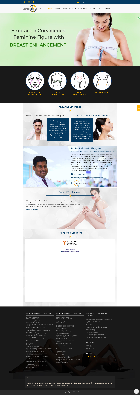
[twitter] (27, 2)
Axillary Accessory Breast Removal (37, 353)
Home (50, 8)
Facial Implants (31, 332)
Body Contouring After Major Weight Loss (68, 359)
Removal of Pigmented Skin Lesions (67, 335)
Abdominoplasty (61, 351)
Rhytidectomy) (42, 334)
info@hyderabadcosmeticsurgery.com (90, 2)
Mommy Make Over (62, 362)
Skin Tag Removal (62, 328)
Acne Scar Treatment (63, 330)
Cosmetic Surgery (68, 8)
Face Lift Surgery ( (32, 334)
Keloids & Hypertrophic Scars (96, 334)
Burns (89, 322)
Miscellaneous (91, 329)
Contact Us (106, 8)
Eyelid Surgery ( (31, 327)
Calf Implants (61, 361)
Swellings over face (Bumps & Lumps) (37, 338)
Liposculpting (61, 321)
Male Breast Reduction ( (34, 356)
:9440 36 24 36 (70, 249)
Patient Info (94, 8)
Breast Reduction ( (32, 348)
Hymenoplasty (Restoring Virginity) (37, 365)
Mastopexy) (37, 346)
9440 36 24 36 (110, 2)
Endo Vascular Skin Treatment (65, 340)
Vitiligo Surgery (31, 337)
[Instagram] (33, 2)
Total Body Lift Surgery (63, 357)
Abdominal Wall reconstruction (97, 337)
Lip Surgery (30, 325)
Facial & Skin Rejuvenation (64, 332)
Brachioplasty (61, 352)
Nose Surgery (31, 321)
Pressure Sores (93, 335)
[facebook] (24, 2)
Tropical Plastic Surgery (93, 326)
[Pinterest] (31, 2)
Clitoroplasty (30, 369)
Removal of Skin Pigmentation (65, 336)
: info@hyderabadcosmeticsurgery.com (88, 177)
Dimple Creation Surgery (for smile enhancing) (40, 324)
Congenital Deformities (93, 321)
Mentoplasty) (38, 329)
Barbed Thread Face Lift (64, 343)
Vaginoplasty (31, 364)
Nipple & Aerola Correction (34, 354)
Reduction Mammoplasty (45, 348)
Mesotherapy (61, 345)
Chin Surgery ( (31, 329)
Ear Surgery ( (31, 322)
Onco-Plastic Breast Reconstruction (97, 327)
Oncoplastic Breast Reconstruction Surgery (99, 319)
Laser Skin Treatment (63, 338)
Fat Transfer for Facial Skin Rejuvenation (38, 330)
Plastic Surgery (83, 8)
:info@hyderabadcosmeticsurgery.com (70, 251)
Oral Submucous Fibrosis (95, 339)
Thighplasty (60, 354)
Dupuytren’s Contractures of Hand (98, 331)
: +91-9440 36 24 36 (80, 174)
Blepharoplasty (40, 327)
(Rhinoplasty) (38, 321)
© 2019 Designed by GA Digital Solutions (70, 392)
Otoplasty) (37, 322)
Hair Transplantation (33, 340)
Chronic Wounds (93, 332)
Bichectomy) (42, 335)
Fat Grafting (60, 322)
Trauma (89, 324)
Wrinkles (59, 341)
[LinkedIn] (29, 2)
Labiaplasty (30, 367)
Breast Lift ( (30, 346)
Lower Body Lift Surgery (63, 356)
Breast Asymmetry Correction (35, 351)
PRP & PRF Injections (63, 333)
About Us (57, 8)
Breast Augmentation (33, 349)
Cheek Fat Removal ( (33, 335)
